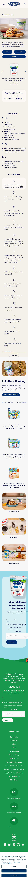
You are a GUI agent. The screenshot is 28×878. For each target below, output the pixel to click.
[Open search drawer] (24, 4)
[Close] (26, 854)
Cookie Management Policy (14, 768)
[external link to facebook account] (5, 844)
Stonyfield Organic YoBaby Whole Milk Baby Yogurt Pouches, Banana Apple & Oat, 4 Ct (14, 485)
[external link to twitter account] (9, 845)
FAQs (14, 747)
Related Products (7, 401)
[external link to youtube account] (23, 845)
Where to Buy (14, 83)
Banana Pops (14, 537)
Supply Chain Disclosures (14, 765)
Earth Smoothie (14, 563)
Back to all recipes (11, 394)
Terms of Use (14, 758)
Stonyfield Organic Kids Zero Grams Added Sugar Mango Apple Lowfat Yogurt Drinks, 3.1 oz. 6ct (14, 426)
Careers (14, 740)
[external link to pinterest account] (14, 844)
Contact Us (14, 736)
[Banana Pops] (14, 526)
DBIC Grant (14, 779)
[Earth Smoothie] (14, 552)
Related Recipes (22, 401)
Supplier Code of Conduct (14, 772)
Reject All (14, 870)
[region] (14, 865)
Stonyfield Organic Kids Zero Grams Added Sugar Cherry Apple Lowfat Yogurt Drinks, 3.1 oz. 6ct (14, 456)
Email (7, 51)
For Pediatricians (14, 776)
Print (14, 56)
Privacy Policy (14, 754)
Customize (14, 866)
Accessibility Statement (14, 761)
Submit (11, 642)
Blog (14, 743)
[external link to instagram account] (18, 844)
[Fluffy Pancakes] (14, 501)
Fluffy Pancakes (14, 511)
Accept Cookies (14, 875)
